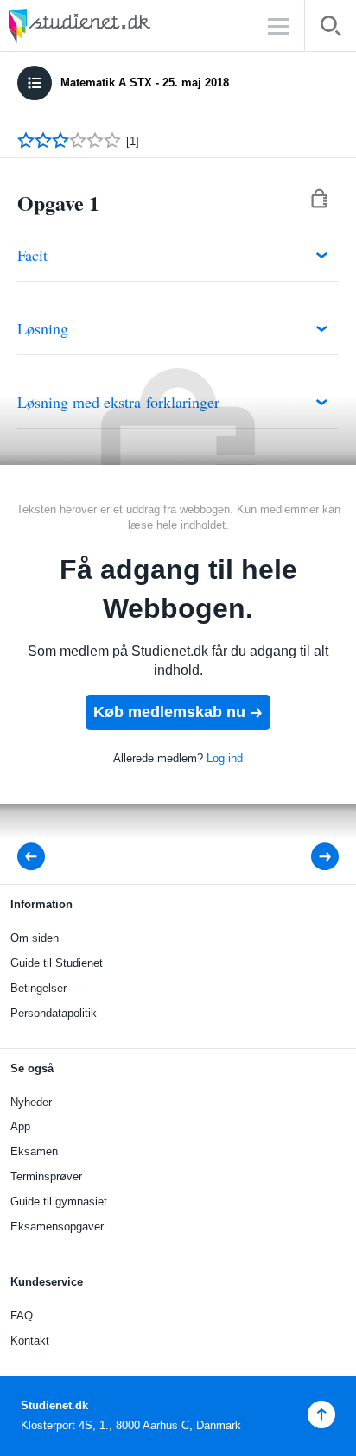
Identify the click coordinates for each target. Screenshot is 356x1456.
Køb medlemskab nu (169, 712)
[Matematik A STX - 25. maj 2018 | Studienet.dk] (36, 856)
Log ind (225, 758)
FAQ (21, 1315)
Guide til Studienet (56, 963)
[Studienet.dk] (121, 25)
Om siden (34, 937)
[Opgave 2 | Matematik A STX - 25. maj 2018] (313, 856)
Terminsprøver (46, 1176)
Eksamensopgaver (57, 1226)
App (20, 1126)
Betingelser (38, 988)
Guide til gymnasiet (58, 1201)
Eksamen (34, 1151)
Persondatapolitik (53, 1013)
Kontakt (29, 1340)
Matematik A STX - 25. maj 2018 (144, 82)
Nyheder (31, 1102)
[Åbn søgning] (330, 29)
